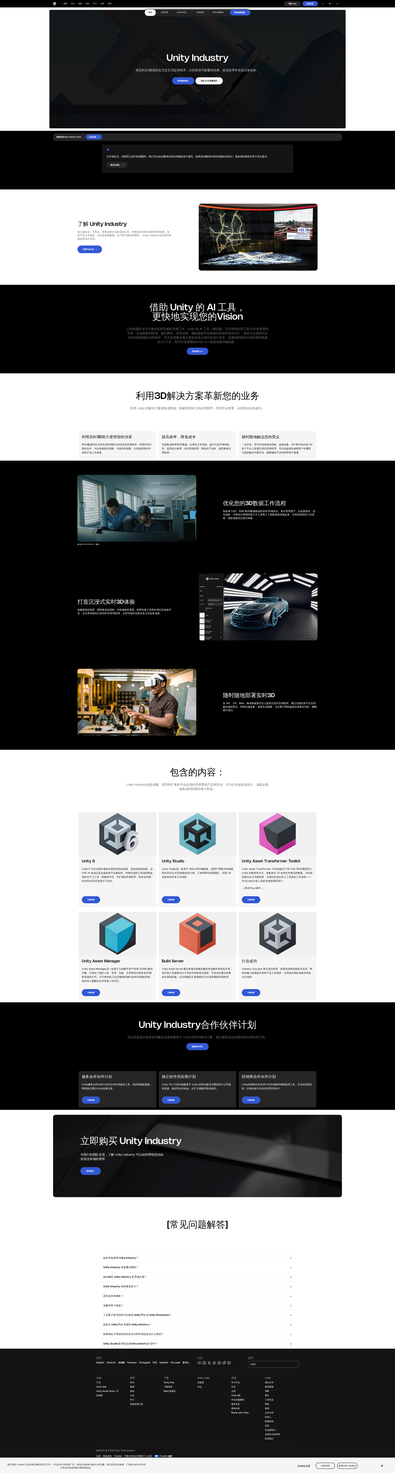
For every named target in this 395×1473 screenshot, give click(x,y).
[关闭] (382, 1465)
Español (164, 1362)
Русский (175, 1362)
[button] (292, 3)
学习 (95, 3)
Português (144, 1362)
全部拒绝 (325, 1465)
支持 (102, 3)
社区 (87, 3)
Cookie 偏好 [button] (166, 1456)
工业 (73, 3)
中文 (155, 1362)
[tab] (150, 12)
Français (132, 1362)
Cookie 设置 (303, 1465)
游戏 (65, 3)
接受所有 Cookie (347, 1465)
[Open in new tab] (116, 1391)
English (100, 1362)
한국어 (186, 1362)
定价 (110, 3)
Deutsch (111, 1362)
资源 (80, 3)
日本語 (121, 1362)
